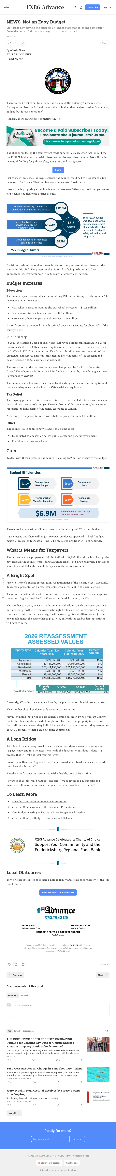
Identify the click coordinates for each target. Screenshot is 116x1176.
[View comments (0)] (16, 43)
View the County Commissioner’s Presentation (39, 802)
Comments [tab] (13, 995)
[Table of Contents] (3, 588)
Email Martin (15, 59)
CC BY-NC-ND (76, 945)
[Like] (9, 43)
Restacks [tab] (25, 995)
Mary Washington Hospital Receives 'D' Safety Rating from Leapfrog (43, 1092)
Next (100, 974)
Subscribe (92, 7)
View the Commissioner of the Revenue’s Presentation (44, 807)
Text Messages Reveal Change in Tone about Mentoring (44, 1068)
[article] (58, 1049)
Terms (69, 1155)
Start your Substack (50, 1162)
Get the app (72, 1162)
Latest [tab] (17, 1031)
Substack (44, 1170)
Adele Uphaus (25, 1079)
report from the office (72, 347)
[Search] (75, 7)
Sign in (107, 7)
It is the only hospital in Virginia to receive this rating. (32, 1098)
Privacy (60, 1155)
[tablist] (19, 995)
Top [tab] (9, 1031)
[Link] (2, 283)
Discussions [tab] (28, 1031)
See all (12, 1113)
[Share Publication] (81, 7)
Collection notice (81, 1155)
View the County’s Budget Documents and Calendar (43, 818)
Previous (17, 974)
